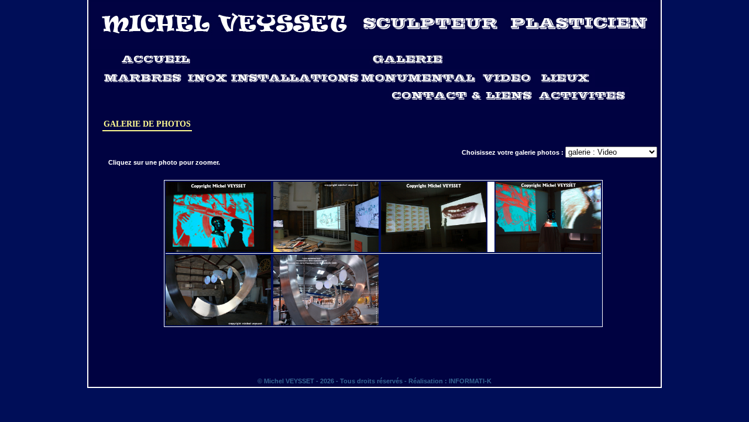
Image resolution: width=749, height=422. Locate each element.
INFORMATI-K (470, 380)
